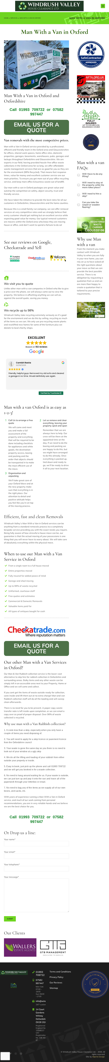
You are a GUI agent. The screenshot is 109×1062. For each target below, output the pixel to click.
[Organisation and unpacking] (6, 473)
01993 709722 (32, 109)
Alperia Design (98, 1056)
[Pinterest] (21, 1054)
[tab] (91, 175)
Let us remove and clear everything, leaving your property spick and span (55, 423)
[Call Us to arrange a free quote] (6, 420)
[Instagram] (16, 1054)
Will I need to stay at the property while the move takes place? (93, 185)
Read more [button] (14, 386)
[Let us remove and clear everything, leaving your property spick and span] (40, 420)
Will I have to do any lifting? (92, 175)
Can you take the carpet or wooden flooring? (91, 204)
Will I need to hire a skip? (91, 195)
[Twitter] (10, 1054)
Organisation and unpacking (17, 474)
